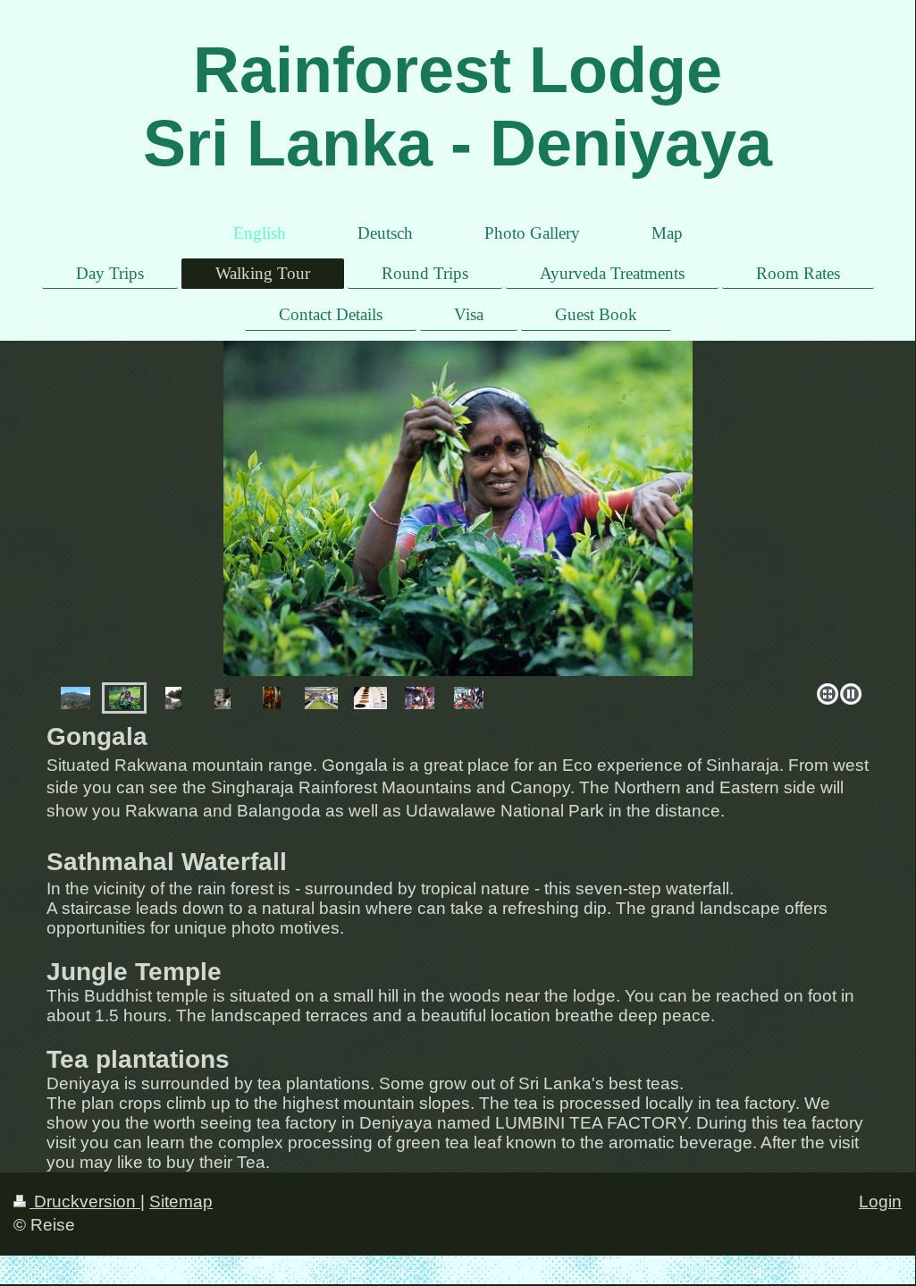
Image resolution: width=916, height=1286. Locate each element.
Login (880, 1201)
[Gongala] (75, 698)
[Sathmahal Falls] (457, 508)
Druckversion (84, 1201)
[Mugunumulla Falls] (222, 698)
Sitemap (181, 1201)
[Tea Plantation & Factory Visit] (124, 698)
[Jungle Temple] (272, 698)
